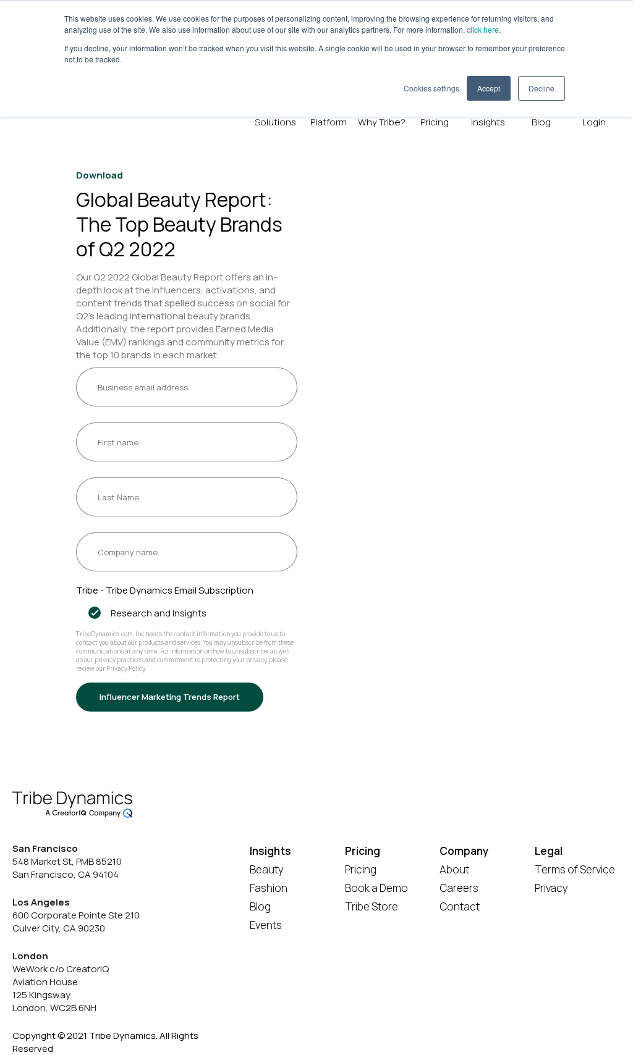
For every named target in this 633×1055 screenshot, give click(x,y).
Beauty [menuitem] (267, 869)
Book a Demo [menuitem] (376, 888)
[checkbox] (186, 613)
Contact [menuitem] (460, 906)
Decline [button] (541, 88)
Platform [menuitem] (328, 122)
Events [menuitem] (266, 925)
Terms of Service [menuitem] (575, 869)
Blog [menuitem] (541, 122)
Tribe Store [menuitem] (371, 906)
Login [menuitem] (594, 122)
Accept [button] (488, 88)
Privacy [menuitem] (551, 888)
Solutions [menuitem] (275, 122)
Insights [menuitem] (488, 122)
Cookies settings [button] (431, 88)
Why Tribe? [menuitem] (382, 122)
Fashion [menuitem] (268, 888)
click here (483, 29)
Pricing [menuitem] (434, 122)
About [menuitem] (454, 869)
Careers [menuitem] (459, 888)
